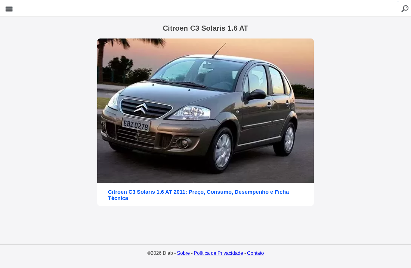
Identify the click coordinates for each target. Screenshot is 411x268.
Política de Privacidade (218, 253)
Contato (255, 253)
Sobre (183, 253)
